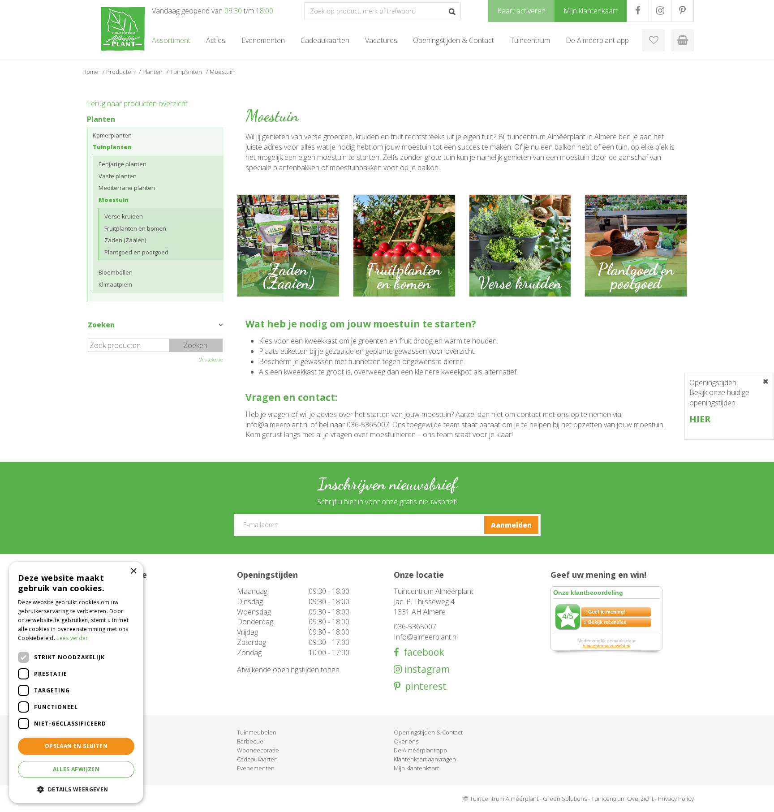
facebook (421, 652)
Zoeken (101, 324)
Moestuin (114, 200)
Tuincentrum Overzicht (622, 799)
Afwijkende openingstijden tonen (288, 670)
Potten (89, 750)
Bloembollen (116, 272)
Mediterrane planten (127, 188)
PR (682, 10)
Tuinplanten (112, 147)
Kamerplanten (112, 135)
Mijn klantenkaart (416, 768)
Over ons (406, 741)
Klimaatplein (115, 284)
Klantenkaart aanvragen (425, 759)
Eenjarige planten (122, 164)
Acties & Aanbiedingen (110, 732)
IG (660, 10)
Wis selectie (211, 360)
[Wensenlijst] (653, 40)
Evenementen (256, 768)
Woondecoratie (258, 750)
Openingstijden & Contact (428, 732)
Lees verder (72, 638)
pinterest (423, 686)
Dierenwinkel (97, 759)
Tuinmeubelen (256, 732)
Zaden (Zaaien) (125, 240)
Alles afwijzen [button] (76, 769)
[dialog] (76, 682)
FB (638, 10)
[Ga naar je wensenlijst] (653, 40)
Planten (101, 119)
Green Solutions (565, 799)
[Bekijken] (682, 40)
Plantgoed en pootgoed (136, 252)
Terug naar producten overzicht (137, 103)
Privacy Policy (676, 799)
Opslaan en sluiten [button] (76, 746)
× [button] (133, 571)
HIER (700, 419)
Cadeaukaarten (257, 759)
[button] (76, 789)
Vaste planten (118, 176)
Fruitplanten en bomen (135, 228)
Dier (85, 768)
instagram (426, 669)
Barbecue (250, 741)
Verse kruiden (123, 216)
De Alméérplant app (420, 750)
